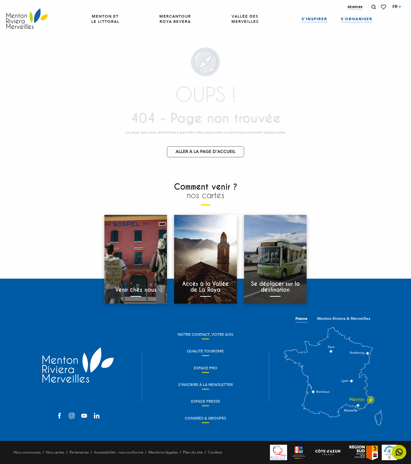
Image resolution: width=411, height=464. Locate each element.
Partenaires (79, 452)
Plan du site (193, 452)
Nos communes (27, 452)
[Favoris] (384, 7)
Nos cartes (55, 452)
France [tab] (301, 319)
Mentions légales (163, 452)
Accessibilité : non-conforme (118, 452)
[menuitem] (27, 19)
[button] (374, 7)
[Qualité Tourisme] (278, 452)
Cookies (215, 452)
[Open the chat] (399, 452)
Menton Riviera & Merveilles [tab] (343, 319)
